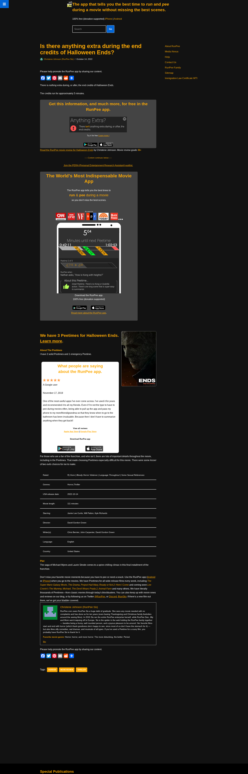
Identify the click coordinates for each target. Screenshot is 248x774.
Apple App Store (71, 431)
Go (110, 29)
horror (52, 670)
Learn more (51, 341)
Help (167, 57)
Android (118, 19)
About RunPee (172, 46)
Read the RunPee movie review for (66, 150)
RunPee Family (173, 67)
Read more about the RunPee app (88, 313)
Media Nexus (171, 51)
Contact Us (170, 62)
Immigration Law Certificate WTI (181, 78)
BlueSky (122, 596)
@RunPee (99, 596)
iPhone (108, 19)
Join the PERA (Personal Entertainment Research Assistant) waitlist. (98, 165)
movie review (66, 670)
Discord (113, 596)
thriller (81, 670)
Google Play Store (88, 431)
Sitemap (169, 73)
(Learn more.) (103, 135)
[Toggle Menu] (4, 4)
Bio (44, 642)
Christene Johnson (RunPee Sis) (59, 59)
